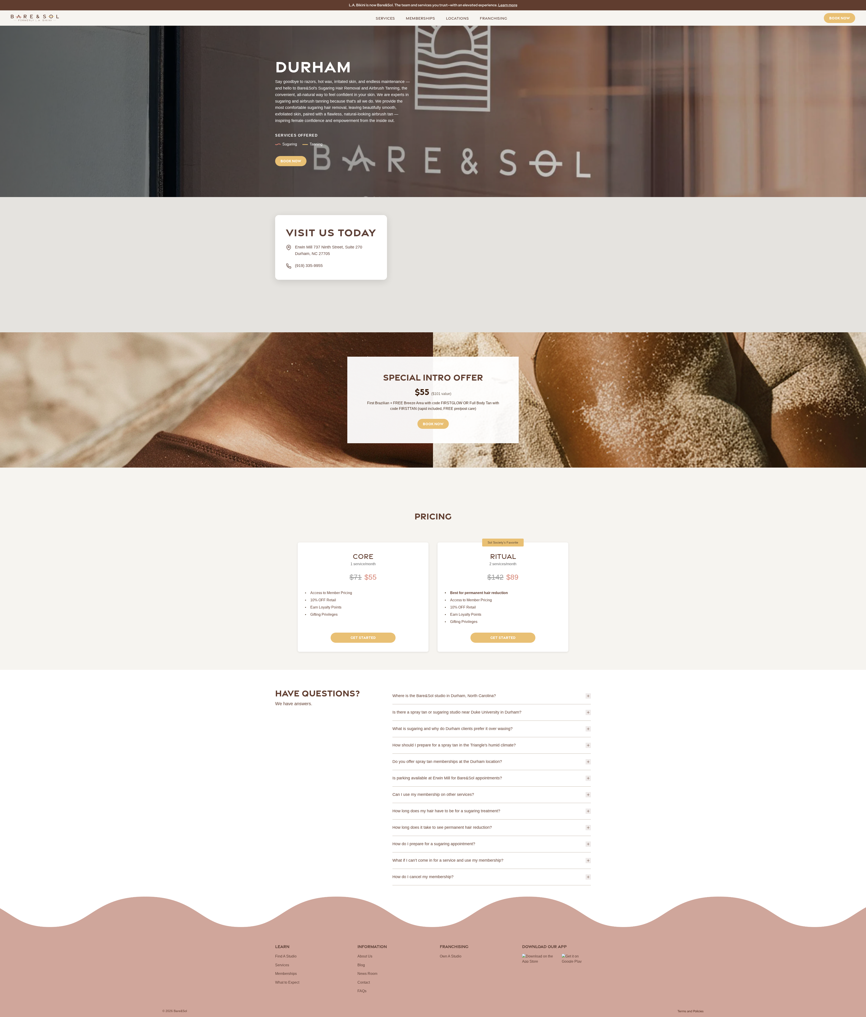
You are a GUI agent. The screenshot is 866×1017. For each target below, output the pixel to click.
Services (385, 18)
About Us (364, 956)
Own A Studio (450, 956)
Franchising (493, 18)
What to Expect (287, 982)
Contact (363, 982)
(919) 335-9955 (309, 265)
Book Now (839, 18)
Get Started (363, 637)
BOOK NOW (291, 160)
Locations (457, 18)
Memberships (420, 18)
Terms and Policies (690, 1011)
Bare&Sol (180, 1011)
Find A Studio (286, 956)
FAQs (361, 991)
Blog (361, 965)
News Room (367, 974)
